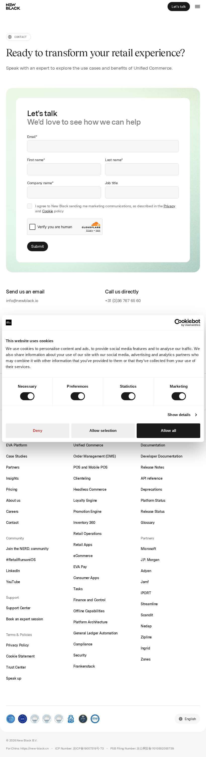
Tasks (78, 589)
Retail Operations (87, 534)
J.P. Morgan (150, 560)
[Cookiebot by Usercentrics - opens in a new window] (178, 322)
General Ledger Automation (95, 633)
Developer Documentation (161, 456)
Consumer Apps (86, 578)
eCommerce (82, 556)
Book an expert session (24, 619)
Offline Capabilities (88, 611)
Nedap (146, 626)
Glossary (148, 523)
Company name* (40, 183)
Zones (145, 659)
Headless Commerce (89, 489)
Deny (37, 430)
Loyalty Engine (85, 500)
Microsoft (148, 549)
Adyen (146, 571)
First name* (36, 160)
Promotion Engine (87, 512)
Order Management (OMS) (94, 456)
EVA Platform (16, 445)
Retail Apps (82, 545)
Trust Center (16, 667)
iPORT (146, 593)
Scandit (147, 615)
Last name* (114, 160)
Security (80, 655)
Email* (32, 137)
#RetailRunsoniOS (21, 560)
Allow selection (103, 430)
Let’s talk (179, 7)
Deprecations (151, 489)
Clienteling (82, 478)
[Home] (14, 6)
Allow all (168, 430)
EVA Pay (80, 567)
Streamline (149, 604)
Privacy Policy (17, 645)
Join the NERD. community (27, 549)
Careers (12, 512)
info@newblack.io (22, 300)
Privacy (169, 206)
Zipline (146, 637)
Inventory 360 (84, 523)
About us (13, 500)
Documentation (153, 445)
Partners (12, 467)
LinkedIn (13, 571)
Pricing (11, 489)
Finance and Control (89, 600)
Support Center (18, 608)
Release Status (153, 512)
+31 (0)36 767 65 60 (123, 300)
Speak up (13, 678)
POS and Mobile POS (90, 467)
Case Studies (16, 456)
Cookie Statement (20, 656)
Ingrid (145, 648)
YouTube (13, 582)
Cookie (47, 211)
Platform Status (153, 500)
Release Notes (152, 467)
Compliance (82, 644)
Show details (179, 415)
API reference (151, 478)
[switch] (78, 396)
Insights (12, 478)
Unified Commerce (88, 445)
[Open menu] (197, 6)
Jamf (145, 582)
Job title (111, 183)
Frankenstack (84, 666)
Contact (12, 523)
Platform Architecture (90, 622)
